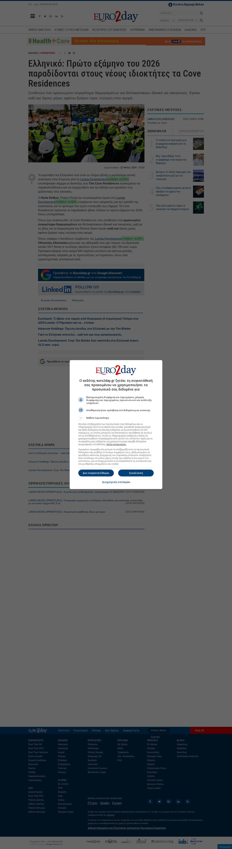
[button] (116, 418)
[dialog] (116, 424)
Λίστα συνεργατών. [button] (116, 444)
